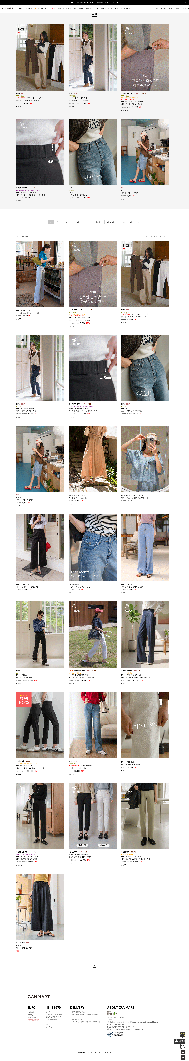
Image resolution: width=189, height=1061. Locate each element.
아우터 (80, 8)
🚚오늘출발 (38, 8)
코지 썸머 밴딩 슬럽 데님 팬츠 (132, 587)
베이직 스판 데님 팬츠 (24, 677)
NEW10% (28, 8)
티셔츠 (103, 8)
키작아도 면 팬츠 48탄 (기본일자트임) (30, 768)
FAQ (47, 1024)
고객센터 (178, 8)
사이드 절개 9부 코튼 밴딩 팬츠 (27, 587)
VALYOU (60, 8)
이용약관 (31, 1015)
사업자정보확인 (33, 1017)
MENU (20, 8)
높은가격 (162, 236)
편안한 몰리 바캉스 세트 (78, 498)
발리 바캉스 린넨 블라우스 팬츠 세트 (134, 498)
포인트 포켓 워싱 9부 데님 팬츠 (80, 587)
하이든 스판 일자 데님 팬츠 (79, 100)
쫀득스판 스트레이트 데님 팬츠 (27, 313)
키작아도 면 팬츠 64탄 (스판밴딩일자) (83, 677)
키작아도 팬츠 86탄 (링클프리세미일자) (31, 195)
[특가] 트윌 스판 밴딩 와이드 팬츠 (28, 100)
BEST (47, 8)
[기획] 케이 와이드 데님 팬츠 (79, 768)
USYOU (69, 8)
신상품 (146, 236)
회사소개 (31, 1012)
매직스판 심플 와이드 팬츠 (131, 764)
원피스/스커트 (113, 8)
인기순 (170, 236)
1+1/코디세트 (125, 8)
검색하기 (163, 8)
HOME (156, 8)
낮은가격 (154, 236)
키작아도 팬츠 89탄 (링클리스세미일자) (136, 859)
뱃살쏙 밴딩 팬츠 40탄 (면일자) (80, 857)
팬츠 (98, 8)
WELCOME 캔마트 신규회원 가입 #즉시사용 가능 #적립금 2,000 (94, 2)
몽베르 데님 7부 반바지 (129, 193)
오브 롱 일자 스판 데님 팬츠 (79, 195)
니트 (74, 8)
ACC (133, 8)
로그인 (171, 8)
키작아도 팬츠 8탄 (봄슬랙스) (27, 859)
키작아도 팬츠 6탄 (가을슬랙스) (133, 104)
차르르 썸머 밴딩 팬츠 (24, 948)
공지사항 (49, 1027)
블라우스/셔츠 (90, 8)
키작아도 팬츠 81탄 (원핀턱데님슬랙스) (136, 677)
